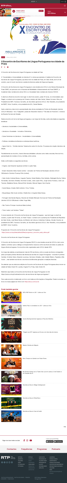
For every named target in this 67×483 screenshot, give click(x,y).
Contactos (11, 449)
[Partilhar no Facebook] (1, 67)
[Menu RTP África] (65, 6)
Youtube (9, 462)
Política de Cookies (19, 477)
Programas (42, 449)
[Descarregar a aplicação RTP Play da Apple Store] (50, 441)
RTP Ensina (20, 466)
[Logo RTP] (8, 457)
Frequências (26, 449)
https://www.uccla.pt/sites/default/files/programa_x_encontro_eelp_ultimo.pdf (26, 232)
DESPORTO (20, 459)
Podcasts (56, 449)
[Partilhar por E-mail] (7, 67)
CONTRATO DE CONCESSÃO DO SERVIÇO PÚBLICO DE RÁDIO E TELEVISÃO (56, 466)
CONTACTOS (42, 457)
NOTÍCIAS (20, 457)
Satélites (41, 468)
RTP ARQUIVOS (21, 464)
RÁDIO (19, 462)
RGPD (51, 469)
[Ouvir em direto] (5, 12)
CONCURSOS (31, 464)
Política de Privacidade (7, 477)
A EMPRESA (52, 457)
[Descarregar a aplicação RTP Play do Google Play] (58, 441)
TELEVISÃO (20, 460)
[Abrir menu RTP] (33, 1)
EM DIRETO (31, 459)
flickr (12, 462)
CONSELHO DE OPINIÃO (55, 462)
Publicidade (11, 479)
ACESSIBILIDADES (43, 466)
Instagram (7, 462)
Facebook (2, 462)
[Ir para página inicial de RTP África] (5, 5)
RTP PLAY (31, 457)
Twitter (4, 462)
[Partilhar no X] (4, 67)
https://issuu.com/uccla (32, 281)
